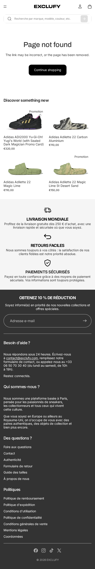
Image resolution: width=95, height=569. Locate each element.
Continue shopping (47, 70)
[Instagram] (43, 550)
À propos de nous (16, 479)
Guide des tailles (15, 472)
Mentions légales (16, 530)
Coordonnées (13, 537)
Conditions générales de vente (26, 524)
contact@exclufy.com (22, 358)
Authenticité (12, 460)
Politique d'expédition (19, 505)
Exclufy (53, 559)
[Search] (84, 18)
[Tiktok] (51, 550)
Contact (9, 453)
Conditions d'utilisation (20, 511)
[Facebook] (35, 550)
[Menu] (5, 7)
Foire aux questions (17, 447)
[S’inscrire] (84, 320)
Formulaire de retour (18, 466)
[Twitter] (59, 550)
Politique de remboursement (24, 498)
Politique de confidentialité (23, 517)
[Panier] (90, 6)
